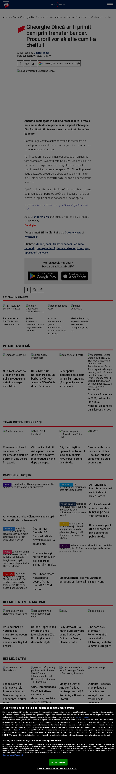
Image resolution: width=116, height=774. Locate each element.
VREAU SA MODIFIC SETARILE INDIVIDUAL (57, 768)
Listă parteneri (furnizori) (12, 755)
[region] (58, 738)
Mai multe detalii (82, 717)
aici (20, 730)
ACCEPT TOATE (58, 762)
